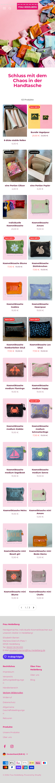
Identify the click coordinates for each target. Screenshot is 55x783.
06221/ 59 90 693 (14, 647)
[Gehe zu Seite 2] (33, 607)
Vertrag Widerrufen (13, 692)
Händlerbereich (10, 687)
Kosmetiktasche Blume (15, 263)
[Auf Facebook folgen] (5, 746)
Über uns (34, 675)
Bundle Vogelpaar (40, 132)
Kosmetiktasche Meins (15, 510)
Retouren (7, 718)
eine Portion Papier (40, 185)
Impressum (8, 672)
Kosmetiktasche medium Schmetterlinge (40, 429)
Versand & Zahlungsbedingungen (13, 679)
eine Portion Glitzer (15, 185)
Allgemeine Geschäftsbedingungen (14, 710)
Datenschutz (9, 702)
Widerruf (7, 697)
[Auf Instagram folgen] (12, 746)
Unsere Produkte (11, 732)
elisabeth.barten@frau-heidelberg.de (27, 650)
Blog (32, 680)
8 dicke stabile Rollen (15, 140)
